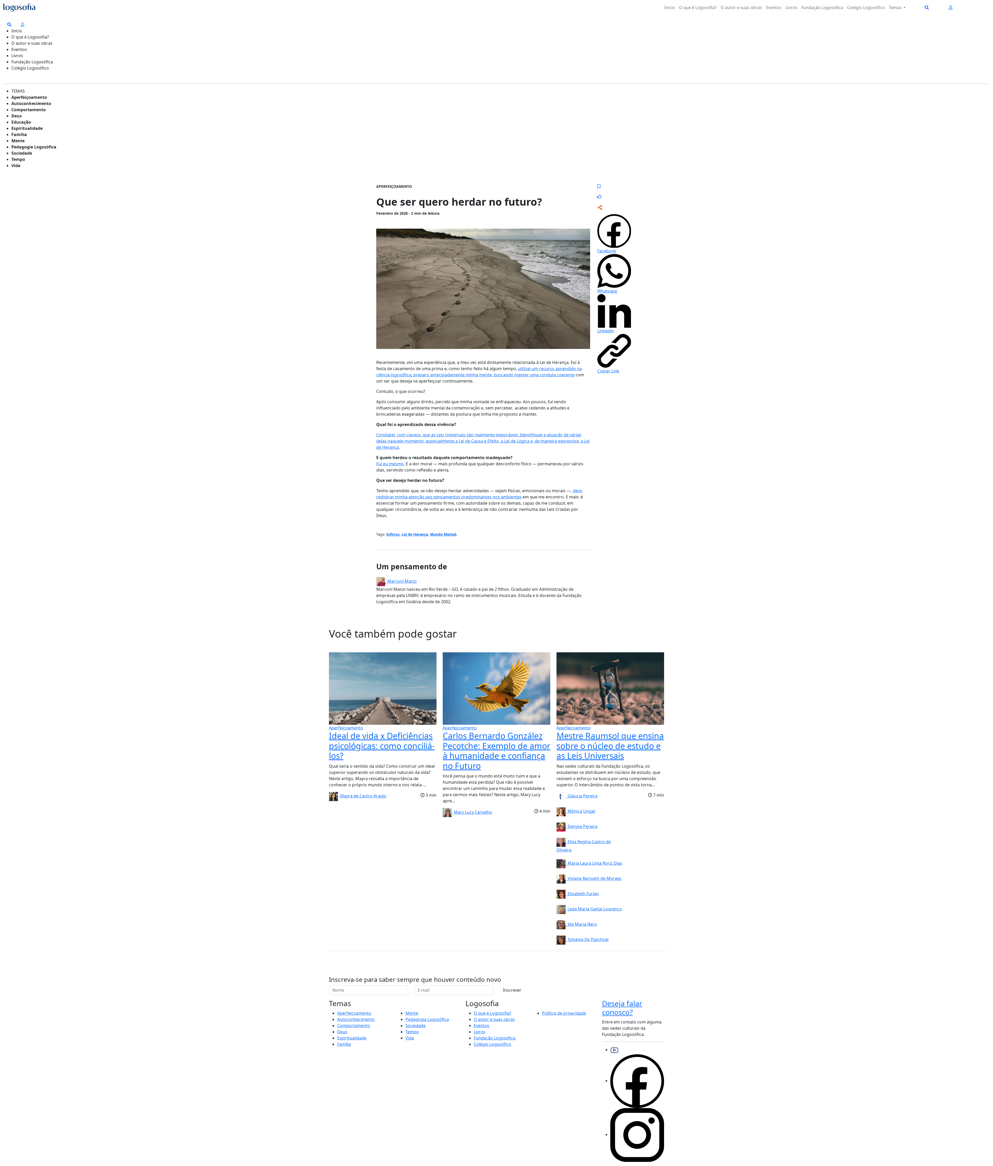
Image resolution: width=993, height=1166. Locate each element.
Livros (791, 7)
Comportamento (28, 110)
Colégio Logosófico (866, 7)
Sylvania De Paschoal (587, 939)
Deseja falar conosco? (622, 1007)
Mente (18, 141)
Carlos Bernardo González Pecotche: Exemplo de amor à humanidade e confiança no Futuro (496, 750)
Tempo (18, 159)
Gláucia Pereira (581, 796)
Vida (15, 165)
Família (19, 134)
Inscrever (512, 990)
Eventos (773, 7)
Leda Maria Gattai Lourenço (594, 909)
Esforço (393, 534)
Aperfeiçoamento (29, 97)
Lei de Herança (415, 534)
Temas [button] (895, 7)
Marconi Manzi (401, 581)
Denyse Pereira (581, 826)
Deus (16, 116)
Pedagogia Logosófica (33, 147)
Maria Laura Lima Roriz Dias (594, 863)
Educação (21, 122)
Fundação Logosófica (822, 7)
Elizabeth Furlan (582, 893)
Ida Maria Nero (581, 924)
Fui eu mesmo (390, 464)
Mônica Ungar (581, 811)
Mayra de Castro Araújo (362, 796)
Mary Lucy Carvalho (472, 812)
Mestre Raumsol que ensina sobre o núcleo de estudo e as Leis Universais (610, 745)
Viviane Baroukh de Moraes (593, 878)
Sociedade (21, 153)
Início (669, 7)
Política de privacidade (564, 1013)
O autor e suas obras (741, 7)
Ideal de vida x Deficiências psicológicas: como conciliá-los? (382, 745)
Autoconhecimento (31, 103)
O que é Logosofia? (698, 7)
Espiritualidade (27, 128)
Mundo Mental (443, 534)
